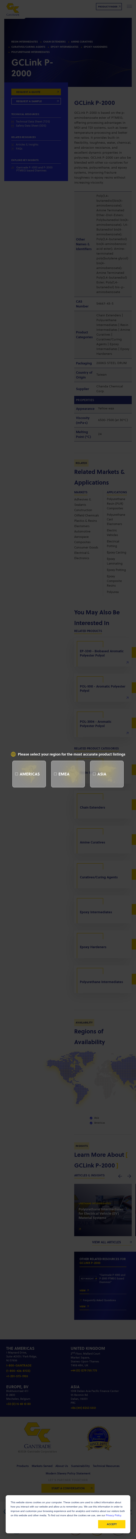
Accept (112, 1524)
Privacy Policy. (114, 1515)
